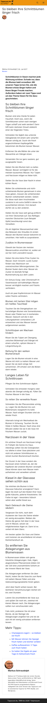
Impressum (35, 701)
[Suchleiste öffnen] (37, 3)
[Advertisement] (23, 43)
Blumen (4, 71)
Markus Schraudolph (18, 670)
